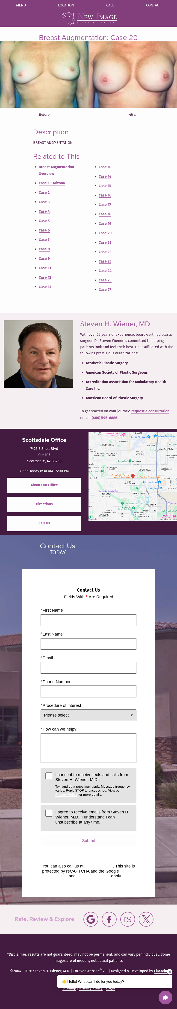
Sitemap (69, 988)
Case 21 (105, 243)
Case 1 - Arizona (52, 183)
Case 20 (105, 233)
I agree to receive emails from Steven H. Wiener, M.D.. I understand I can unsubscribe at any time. (92, 817)
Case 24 (105, 271)
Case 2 (44, 193)
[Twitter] (146, 919)
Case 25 (105, 280)
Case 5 (44, 221)
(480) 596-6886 (104, 418)
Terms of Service (93, 876)
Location (66, 5)
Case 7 (44, 240)
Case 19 (105, 224)
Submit (88, 840)
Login (110, 988)
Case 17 (105, 205)
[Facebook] (109, 919)
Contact (153, 5)
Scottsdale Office (44, 440)
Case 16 (105, 195)
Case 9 (44, 259)
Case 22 (105, 252)
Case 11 (45, 268)
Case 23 (105, 261)
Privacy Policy (66, 794)
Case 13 (45, 287)
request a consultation (150, 411)
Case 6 (44, 230)
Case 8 (44, 249)
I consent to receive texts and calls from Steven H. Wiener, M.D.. (92, 784)
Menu (21, 5)
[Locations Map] (132, 476)
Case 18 (105, 214)
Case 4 (44, 212)
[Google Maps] (90, 919)
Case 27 (105, 290)
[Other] (127, 919)
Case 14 (105, 177)
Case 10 (105, 167)
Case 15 (105, 186)
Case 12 (45, 278)
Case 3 (44, 202)
